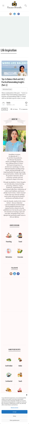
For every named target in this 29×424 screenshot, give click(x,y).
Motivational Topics (7, 89)
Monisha (8, 102)
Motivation (9, 257)
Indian (20, 366)
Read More (4, 109)
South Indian (8, 366)
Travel (20, 242)
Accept (14, 412)
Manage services (14, 407)
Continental (8, 381)
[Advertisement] (14, 31)
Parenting (9, 242)
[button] (26, 395)
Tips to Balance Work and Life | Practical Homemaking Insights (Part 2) (13, 82)
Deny (14, 416)
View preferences (14, 420)
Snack (20, 381)
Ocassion (20, 257)
